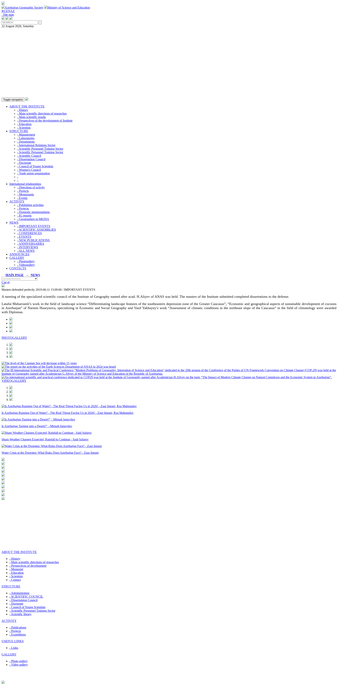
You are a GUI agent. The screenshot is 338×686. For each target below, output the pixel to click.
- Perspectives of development (27, 565)
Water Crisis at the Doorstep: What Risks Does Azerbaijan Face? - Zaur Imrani (50, 452)
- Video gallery (18, 664)
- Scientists (24, 127)
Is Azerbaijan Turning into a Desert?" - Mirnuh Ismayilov (37, 426)
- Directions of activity (31, 187)
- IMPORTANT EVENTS (33, 226)
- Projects (23, 191)
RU (4, 11)
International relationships (25, 184)
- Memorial (16, 569)
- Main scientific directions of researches (42, 113)
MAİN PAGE (14, 275)
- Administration (19, 593)
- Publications (17, 627)
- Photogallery (26, 261)
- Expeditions (17, 634)
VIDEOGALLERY (14, 380)
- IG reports (24, 215)
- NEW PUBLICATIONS (33, 240)
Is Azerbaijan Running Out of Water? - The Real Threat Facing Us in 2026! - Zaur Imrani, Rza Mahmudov (68, 412)
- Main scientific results (31, 117)
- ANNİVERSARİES (30, 243)
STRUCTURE (18, 131)
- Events (22, 198)
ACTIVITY (16, 201)
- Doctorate (24, 162)
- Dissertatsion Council (31, 159)
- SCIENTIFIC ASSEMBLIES (36, 229)
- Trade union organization (33, 173)
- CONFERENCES (29, 233)
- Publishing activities (30, 205)
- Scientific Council (29, 155)
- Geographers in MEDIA (33, 219)
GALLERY (16, 257)
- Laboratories (25, 138)
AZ (12, 11)
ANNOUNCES (19, 254)
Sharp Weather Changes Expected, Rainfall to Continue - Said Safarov (45, 439)
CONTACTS (17, 268)
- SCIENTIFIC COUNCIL (26, 596)
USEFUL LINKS (13, 641)
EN (8, 11)
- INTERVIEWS (27, 247)
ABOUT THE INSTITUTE (27, 106)
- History (22, 110)
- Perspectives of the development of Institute (45, 120)
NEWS (13, 222)
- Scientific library (20, 614)
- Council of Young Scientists (35, 166)
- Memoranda (25, 194)
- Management (26, 134)
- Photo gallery (18, 661)
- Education (24, 124)
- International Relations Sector (36, 145)
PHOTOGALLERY (14, 337)
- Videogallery (26, 264)
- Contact (15, 579)
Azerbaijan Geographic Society (24, 7)
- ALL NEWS (26, 250)
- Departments (26, 141)
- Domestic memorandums (33, 212)
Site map (8, 14)
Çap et (6, 282)
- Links (13, 647)
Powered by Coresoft (169, 678)
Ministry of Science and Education (68, 7)
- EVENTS (24, 236)
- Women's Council (29, 169)
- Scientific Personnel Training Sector (40, 148)
